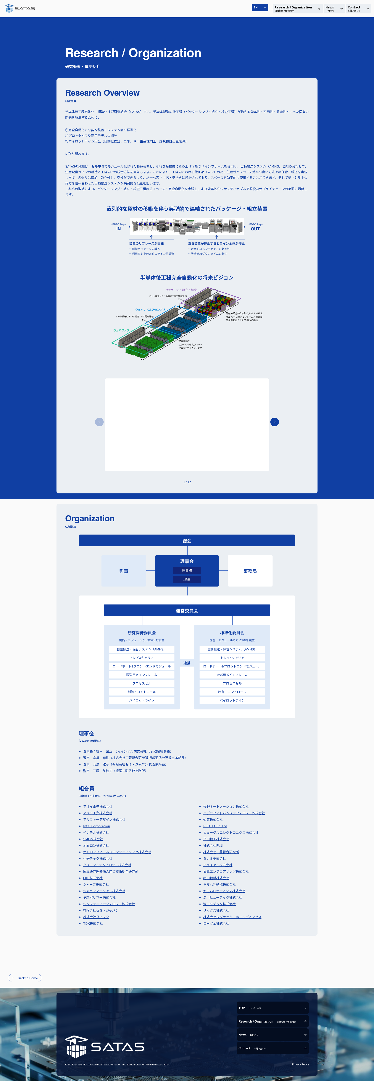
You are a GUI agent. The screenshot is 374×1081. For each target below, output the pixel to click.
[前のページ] (99, 422)
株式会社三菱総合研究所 (221, 852)
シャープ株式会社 (96, 884)
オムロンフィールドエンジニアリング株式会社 (117, 852)
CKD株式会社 (93, 878)
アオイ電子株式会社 (97, 806)
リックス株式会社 (216, 910)
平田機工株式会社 (216, 839)
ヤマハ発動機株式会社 (219, 884)
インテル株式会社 (96, 832)
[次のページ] (274, 422)
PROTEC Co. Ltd (215, 826)
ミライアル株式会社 (217, 865)
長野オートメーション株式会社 (226, 806)
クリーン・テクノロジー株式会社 (107, 865)
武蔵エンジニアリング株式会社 (226, 871)
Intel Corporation (96, 826)
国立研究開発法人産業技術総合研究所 (110, 871)
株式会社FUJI (213, 845)
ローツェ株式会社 (216, 923)
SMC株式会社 (93, 839)
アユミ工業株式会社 (97, 813)
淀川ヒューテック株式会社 (222, 897)
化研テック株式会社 (97, 858)
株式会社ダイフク (96, 917)
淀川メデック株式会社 (219, 904)
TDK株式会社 (93, 923)
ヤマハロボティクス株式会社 (224, 891)
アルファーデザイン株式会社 (104, 819)
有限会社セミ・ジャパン (101, 910)
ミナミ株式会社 (214, 858)
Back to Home (28, 978)
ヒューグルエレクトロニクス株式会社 (230, 832)
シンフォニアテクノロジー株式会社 (109, 904)
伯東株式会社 (213, 819)
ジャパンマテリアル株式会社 (104, 891)
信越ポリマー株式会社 (99, 897)
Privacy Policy (300, 1064)
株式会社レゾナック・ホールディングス (232, 917)
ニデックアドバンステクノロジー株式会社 (234, 813)
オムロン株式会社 (96, 845)
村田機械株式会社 (216, 878)
